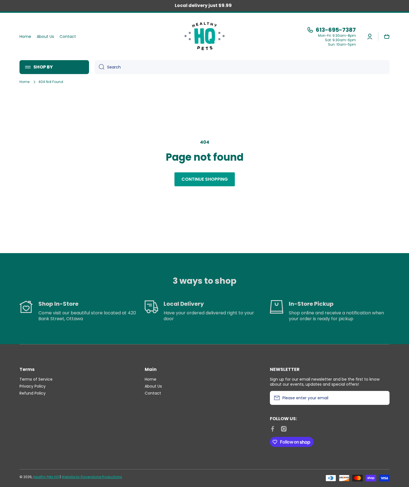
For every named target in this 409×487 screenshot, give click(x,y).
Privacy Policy (32, 386)
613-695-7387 (336, 29)
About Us (153, 386)
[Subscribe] (383, 398)
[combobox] (242, 67)
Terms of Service (36, 379)
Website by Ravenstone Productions (91, 476)
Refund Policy (32, 393)
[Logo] (204, 36)
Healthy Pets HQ (46, 476)
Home (24, 82)
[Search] (99, 67)
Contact (153, 393)
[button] (387, 36)
